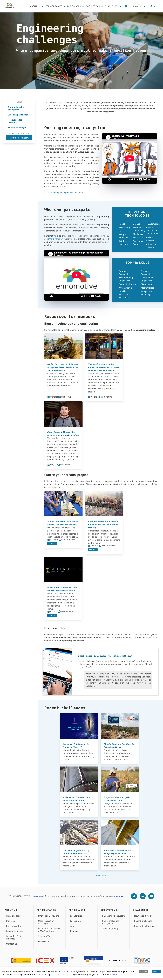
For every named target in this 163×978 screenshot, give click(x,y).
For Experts (75, 921)
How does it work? (143, 916)
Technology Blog (110, 928)
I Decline (143, 971)
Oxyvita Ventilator (14, 931)
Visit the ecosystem (19, 137)
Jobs (72, 926)
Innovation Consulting (48, 916)
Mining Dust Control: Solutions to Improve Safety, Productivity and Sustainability (62, 367)
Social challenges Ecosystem (110, 922)
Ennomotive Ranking (144, 926)
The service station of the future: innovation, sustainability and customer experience (104, 367)
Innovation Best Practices (13, 937)
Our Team (10, 921)
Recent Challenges (143, 921)
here (115, 974)
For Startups (76, 916)
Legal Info (38, 896)
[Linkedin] (143, 896)
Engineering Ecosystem (113, 916)
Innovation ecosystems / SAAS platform (49, 929)
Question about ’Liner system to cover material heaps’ (105, 656)
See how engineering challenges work (64, 192)
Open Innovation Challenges (46, 922)
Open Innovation (14, 926)
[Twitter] (134, 896)
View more (101, 875)
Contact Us (11, 944)
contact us (117, 896)
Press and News (14, 916)
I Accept (156, 971)
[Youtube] (151, 896)
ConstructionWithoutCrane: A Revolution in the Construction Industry (103, 524)
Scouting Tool (45, 936)
